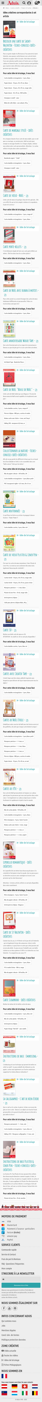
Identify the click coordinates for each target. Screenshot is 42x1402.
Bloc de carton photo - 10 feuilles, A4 (15, 810)
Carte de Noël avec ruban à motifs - (21, 292)
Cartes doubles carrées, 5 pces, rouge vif (16, 408)
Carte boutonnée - (12, 511)
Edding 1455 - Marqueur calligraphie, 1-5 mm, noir (19, 1134)
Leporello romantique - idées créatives (17, 864)
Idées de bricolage (11, 1360)
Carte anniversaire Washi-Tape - (19, 340)
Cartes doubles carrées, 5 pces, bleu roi (15, 646)
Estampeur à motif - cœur (11, 98)
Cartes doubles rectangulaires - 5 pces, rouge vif (18, 214)
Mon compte (7, 1268)
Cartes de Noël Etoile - (14, 720)
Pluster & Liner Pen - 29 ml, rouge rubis (15, 592)
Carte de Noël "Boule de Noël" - (19, 389)
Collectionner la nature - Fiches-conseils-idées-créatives (20, 452)
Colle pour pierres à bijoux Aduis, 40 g (15, 602)
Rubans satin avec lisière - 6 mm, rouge (15, 825)
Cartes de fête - (11, 788)
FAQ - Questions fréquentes (13, 1263)
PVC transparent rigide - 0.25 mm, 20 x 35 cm (17, 483)
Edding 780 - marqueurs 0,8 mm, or (14, 423)
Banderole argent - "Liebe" (12, 158)
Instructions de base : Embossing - (21, 1056)
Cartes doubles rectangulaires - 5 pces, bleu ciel (18, 1014)
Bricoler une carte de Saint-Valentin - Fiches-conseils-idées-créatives (19, 45)
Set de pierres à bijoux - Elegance (14, 905)
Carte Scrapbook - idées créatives (19, 999)
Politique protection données (14, 1339)
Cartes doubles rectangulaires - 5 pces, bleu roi (18, 1129)
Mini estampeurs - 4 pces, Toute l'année (16, 820)
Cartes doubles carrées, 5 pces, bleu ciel (16, 527)
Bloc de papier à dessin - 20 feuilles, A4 (15, 473)
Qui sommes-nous (9, 1321)
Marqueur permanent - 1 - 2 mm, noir (15, 1124)
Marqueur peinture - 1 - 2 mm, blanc (15, 587)
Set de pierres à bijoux (10, 597)
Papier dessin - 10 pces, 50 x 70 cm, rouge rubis (18, 88)
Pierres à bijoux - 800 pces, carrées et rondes (17, 413)
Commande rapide (9, 1249)
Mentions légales (9, 1330)
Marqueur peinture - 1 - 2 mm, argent (15, 835)
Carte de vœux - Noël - (14, 195)
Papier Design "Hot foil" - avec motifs (15, 1029)
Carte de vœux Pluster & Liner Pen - (21, 556)
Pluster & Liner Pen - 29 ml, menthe (14, 1198)
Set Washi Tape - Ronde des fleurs (14, 362)
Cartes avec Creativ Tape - (16, 673)
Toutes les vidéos (11, 1355)
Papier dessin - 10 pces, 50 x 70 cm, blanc (16, 83)
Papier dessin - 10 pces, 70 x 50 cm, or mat (16, 761)
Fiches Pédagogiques (12, 1364)
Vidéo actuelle (10, 1350)
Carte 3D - (8, 630)
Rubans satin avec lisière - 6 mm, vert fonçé (17, 418)
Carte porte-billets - (13, 246)
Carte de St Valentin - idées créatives (16, 934)
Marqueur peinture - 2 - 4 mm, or (14, 741)
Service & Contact (9, 1254)
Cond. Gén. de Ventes (10, 1335)
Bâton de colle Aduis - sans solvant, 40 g (16, 103)
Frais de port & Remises (11, 1259)
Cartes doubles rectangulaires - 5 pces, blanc (17, 78)
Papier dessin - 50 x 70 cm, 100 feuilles (15, 93)
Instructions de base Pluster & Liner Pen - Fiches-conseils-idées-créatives (19, 1165)
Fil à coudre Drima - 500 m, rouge (14, 967)
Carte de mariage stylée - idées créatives (18, 132)
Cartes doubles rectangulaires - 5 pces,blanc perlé (18, 478)
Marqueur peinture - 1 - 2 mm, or (14, 751)
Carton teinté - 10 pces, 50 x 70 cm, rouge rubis (18, 578)
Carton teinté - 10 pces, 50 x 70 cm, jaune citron (18, 583)
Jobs (3, 1325)
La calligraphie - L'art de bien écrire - (21, 1100)
